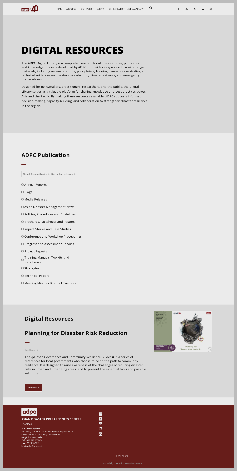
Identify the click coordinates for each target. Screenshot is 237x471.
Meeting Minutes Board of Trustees (50, 283)
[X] (194, 9)
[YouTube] (186, 9)
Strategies (31, 268)
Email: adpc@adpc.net (31, 446)
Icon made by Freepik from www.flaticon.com (121, 463)
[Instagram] (210, 9)
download (33, 387)
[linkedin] (100, 428)
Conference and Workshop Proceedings (53, 236)
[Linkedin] (202, 9)
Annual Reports (35, 184)
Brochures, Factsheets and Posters (49, 222)
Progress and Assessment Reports (49, 244)
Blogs (28, 192)
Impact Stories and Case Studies (47, 229)
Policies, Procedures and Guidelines (50, 214)
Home (59, 8)
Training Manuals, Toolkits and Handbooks (46, 259)
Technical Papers (36, 276)
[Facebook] (178, 9)
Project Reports (35, 251)
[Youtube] (100, 423)
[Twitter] (100, 419)
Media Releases (35, 199)
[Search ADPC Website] (150, 8)
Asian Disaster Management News (49, 207)
